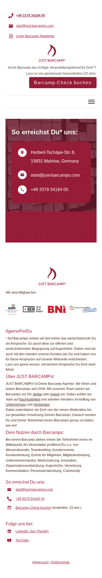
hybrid (55, 394)
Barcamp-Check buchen (33, 508)
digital (37, 394)
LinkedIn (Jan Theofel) (32, 531)
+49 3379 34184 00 (49, 189)
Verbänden (41, 404)
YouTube (22, 540)
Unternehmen (16, 404)
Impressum (40, 562)
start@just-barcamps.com (55, 175)
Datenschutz (60, 562)
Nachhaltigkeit (29, 399)
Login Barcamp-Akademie (35, 36)
